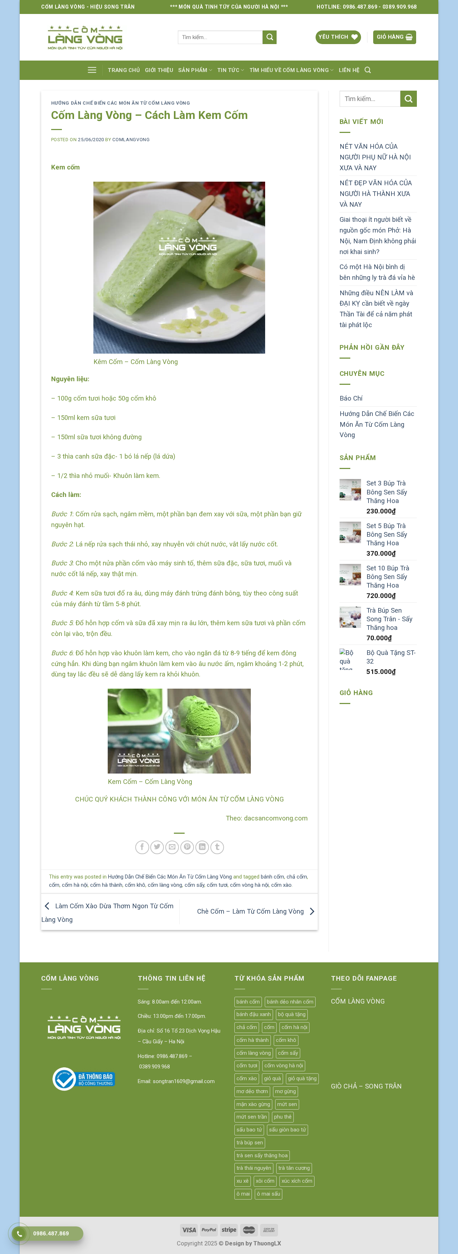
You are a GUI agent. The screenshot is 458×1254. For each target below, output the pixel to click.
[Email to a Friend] (172, 847)
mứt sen (287, 1104)
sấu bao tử (249, 1129)
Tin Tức (228, 70)
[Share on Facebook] (142, 847)
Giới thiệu (159, 70)
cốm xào (281, 885)
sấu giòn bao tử (287, 1129)
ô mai (243, 1194)
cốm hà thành (106, 885)
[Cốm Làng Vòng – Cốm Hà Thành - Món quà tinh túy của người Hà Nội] (104, 37)
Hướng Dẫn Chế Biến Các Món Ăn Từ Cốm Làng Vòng (120, 103)
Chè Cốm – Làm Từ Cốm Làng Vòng (251, 911)
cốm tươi (217, 885)
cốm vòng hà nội (249, 885)
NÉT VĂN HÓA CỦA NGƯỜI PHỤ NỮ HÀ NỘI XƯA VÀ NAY (375, 157)
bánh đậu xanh (254, 1014)
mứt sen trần (252, 1117)
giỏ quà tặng (302, 1078)
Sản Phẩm (192, 70)
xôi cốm (265, 1181)
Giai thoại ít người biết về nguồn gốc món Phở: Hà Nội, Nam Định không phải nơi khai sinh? (378, 235)
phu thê (283, 1117)
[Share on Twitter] (157, 847)
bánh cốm (272, 877)
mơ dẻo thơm (252, 1091)
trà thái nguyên (254, 1168)
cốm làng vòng (165, 885)
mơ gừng (285, 1091)
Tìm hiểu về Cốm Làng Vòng (289, 70)
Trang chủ (124, 70)
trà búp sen (250, 1142)
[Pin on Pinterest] (187, 847)
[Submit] (270, 37)
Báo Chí (351, 398)
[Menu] (92, 70)
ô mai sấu (268, 1194)
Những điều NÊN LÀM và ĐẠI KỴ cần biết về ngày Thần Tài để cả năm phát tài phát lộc (376, 309)
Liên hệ (349, 70)
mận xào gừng (253, 1104)
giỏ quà (272, 1078)
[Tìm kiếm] (368, 70)
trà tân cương (294, 1168)
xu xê (243, 1181)
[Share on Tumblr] (217, 847)
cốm (54, 885)
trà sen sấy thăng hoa (262, 1155)
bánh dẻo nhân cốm (290, 1002)
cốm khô (135, 885)
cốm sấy (194, 885)
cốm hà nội (75, 885)
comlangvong (131, 139)
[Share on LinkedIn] (202, 847)
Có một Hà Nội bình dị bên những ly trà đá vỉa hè (377, 272)
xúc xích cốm (297, 1181)
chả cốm (297, 877)
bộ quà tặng (292, 1014)
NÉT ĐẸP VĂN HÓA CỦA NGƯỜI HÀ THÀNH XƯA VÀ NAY (376, 193)
